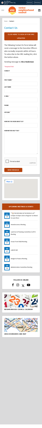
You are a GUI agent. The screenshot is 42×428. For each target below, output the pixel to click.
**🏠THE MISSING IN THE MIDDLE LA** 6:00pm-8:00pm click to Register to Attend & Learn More (24, 215)
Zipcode (7, 112)
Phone (6, 105)
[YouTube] (28, 286)
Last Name (7, 87)
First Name (8, 80)
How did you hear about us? (13, 121)
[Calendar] (39, 10)
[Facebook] (13, 286)
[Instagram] (17, 286)
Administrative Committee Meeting (21, 267)
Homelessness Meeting (18, 224)
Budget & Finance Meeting (19, 258)
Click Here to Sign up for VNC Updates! (21, 36)
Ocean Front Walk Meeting (19, 241)
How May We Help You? (11, 130)
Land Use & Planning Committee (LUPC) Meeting (23, 233)
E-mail (6, 96)
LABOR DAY (14, 250)
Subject (7, 71)
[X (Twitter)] (23, 286)
